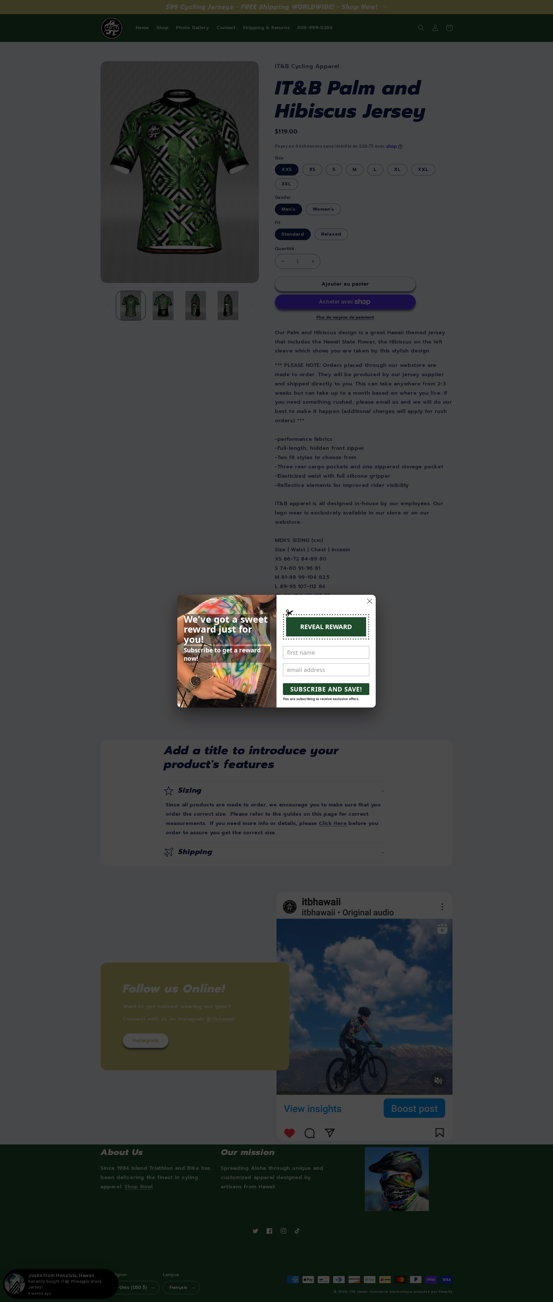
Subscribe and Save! (326, 689)
